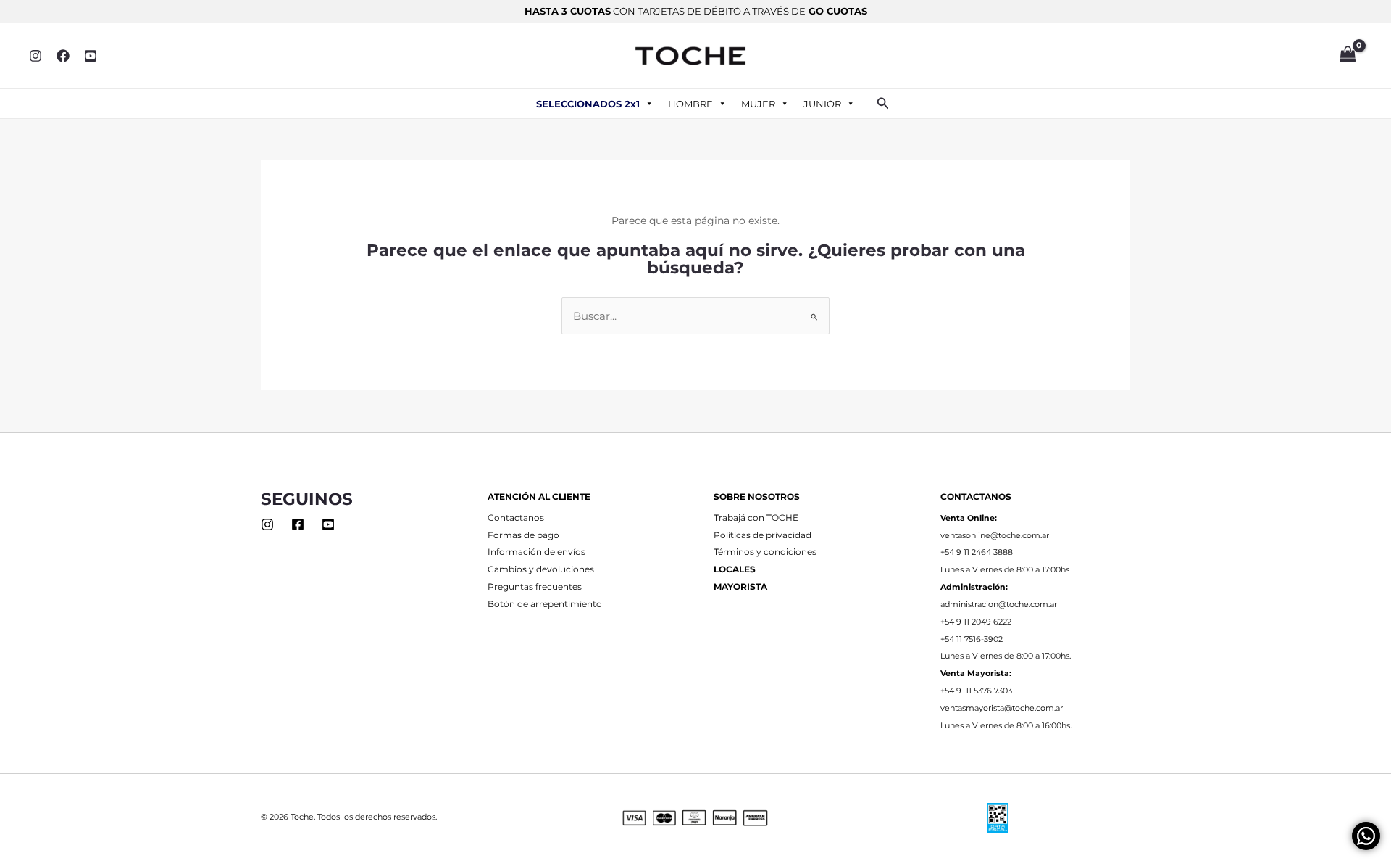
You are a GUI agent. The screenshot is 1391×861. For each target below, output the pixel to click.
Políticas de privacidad (762, 535)
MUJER (758, 104)
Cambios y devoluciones (541, 569)
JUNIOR (822, 104)
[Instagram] (35, 55)
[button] (883, 103)
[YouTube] (90, 55)
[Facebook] (63, 55)
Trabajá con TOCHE (756, 518)
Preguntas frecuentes (535, 587)
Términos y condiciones (765, 552)
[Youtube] (328, 524)
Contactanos (516, 518)
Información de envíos (536, 552)
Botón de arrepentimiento (545, 604)
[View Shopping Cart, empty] (1347, 55)
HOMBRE (690, 104)
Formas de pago (523, 535)
